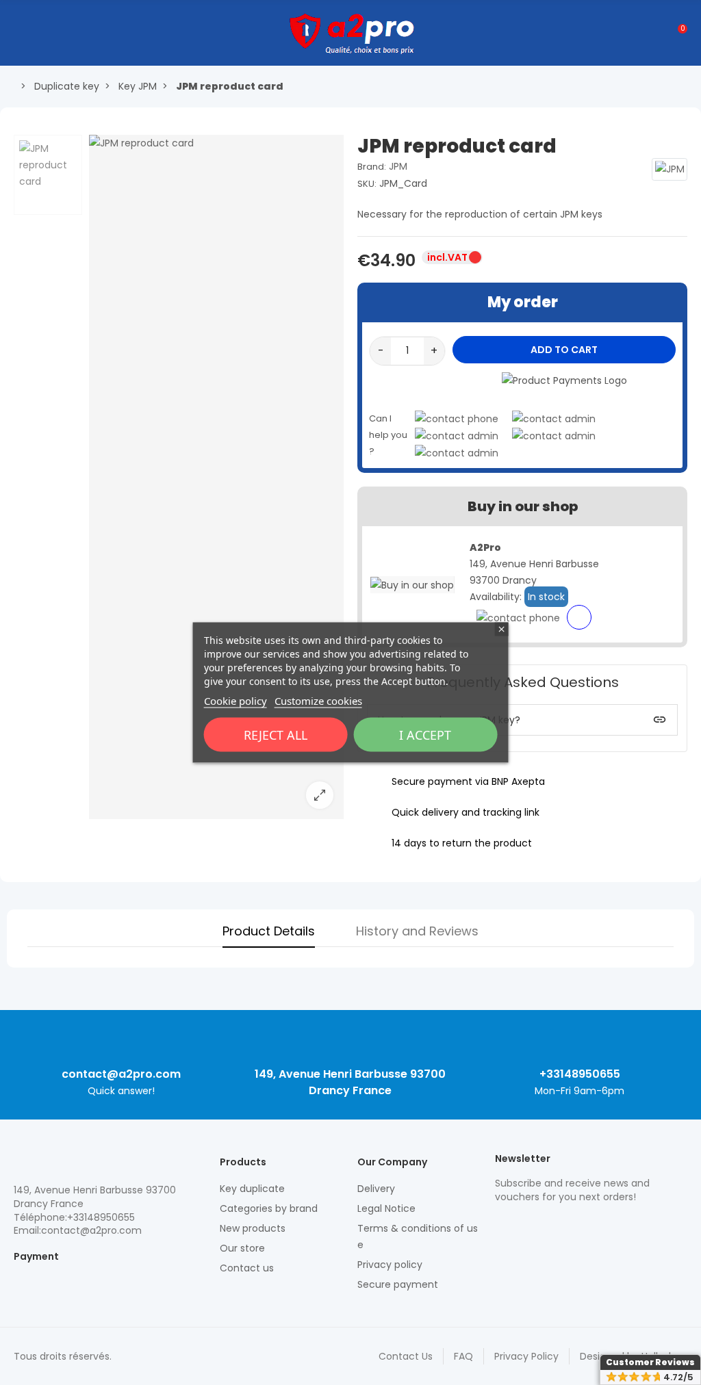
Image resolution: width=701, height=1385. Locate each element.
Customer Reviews (650, 1362)
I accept (425, 735)
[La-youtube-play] (597, 1226)
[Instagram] (526, 1226)
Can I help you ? (388, 435)
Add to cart (564, 350)
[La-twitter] (502, 1226)
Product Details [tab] (268, 931)
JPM (398, 166)
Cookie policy (235, 701)
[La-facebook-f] (574, 1226)
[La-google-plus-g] (550, 1226)
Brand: (371, 166)
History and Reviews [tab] (417, 931)
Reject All (275, 735)
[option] (216, 477)
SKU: (367, 183)
